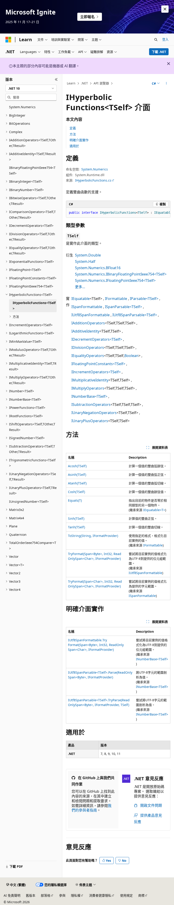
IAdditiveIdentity (85, 331)
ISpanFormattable (86, 306)
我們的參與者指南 (91, 808)
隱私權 (75, 895)
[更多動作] (166, 83)
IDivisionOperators (87, 347)
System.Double (88, 255)
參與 (62, 895)
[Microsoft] (8, 40)
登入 (165, 39)
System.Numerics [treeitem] (22, 107)
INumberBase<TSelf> (89, 396)
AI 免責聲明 (12, 895)
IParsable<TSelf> (144, 298)
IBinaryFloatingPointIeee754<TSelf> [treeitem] (32, 170)
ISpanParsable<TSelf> (123, 306)
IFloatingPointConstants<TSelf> (98, 363)
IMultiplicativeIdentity (90, 380)
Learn (71, 83)
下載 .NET (159, 52)
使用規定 (126, 895)
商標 (141, 895)
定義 (73, 128)
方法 (73, 134)
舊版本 (30, 895)
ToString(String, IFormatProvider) (93, 536)
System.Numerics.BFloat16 (98, 267)
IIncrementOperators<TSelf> (96, 371)
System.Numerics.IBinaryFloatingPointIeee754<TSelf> (121, 274)
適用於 (74, 146)
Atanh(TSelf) (77, 483)
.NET (84, 83)
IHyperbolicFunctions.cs (93, 180)
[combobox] (31, 88)
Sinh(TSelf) (76, 518)
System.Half (85, 261)
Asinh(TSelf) (77, 474)
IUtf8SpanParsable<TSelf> (134, 314)
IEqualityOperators (87, 355)
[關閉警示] (165, 9)
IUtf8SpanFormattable (90, 314)
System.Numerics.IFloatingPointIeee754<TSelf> (115, 280)
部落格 (45, 895)
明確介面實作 (79, 140)
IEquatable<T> (154, 510)
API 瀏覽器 (101, 83)
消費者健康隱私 (100, 895)
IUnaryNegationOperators (94, 412)
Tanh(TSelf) (76, 527)
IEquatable (80, 298)
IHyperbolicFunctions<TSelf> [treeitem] (34, 306)
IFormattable (116, 298)
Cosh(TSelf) (76, 492)
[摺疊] (56, 79)
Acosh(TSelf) (77, 466)
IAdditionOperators (88, 323)
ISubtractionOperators (91, 404)
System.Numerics (94, 169)
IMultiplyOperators (87, 388)
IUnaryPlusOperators (89, 420)
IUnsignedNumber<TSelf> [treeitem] (29, 501)
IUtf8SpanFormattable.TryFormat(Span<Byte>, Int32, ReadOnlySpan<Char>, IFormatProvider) (96, 645)
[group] (118, 213)
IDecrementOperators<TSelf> (96, 339)
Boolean (131, 355)
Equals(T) (75, 500)
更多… (80, 286)
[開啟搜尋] (155, 40)
